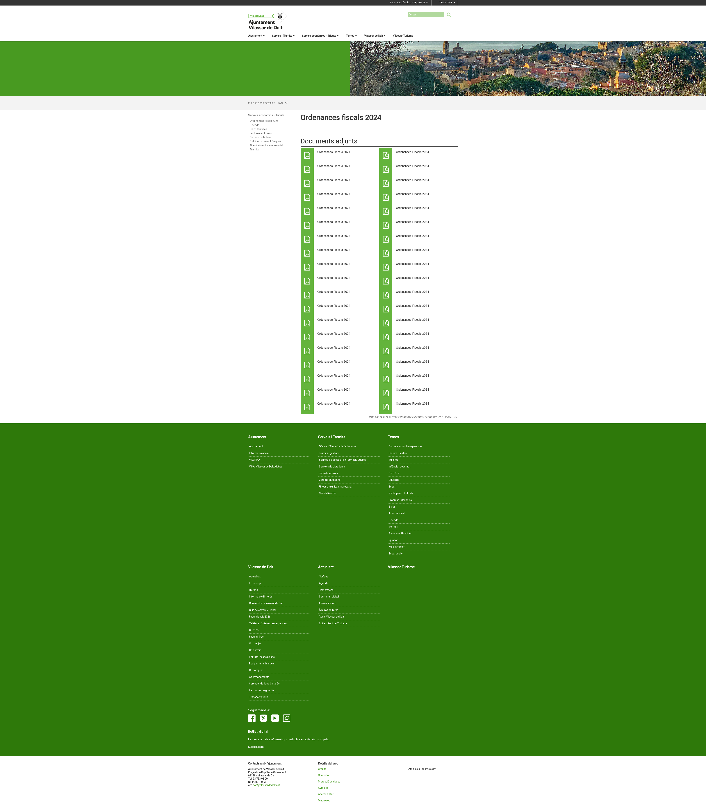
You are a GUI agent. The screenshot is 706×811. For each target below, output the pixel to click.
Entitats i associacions (262, 656)
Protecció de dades (329, 781)
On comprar (256, 670)
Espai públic (395, 553)
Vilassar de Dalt (373, 35)
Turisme (393, 459)
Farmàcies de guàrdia (261, 690)
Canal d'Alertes (327, 493)
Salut (392, 506)
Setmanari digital (329, 596)
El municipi (255, 583)
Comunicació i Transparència (405, 446)
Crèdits (322, 769)
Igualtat (393, 540)
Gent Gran (394, 473)
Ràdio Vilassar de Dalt (331, 616)
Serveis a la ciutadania (332, 466)
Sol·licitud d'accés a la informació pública (342, 459)
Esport (392, 486)
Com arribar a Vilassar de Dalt (266, 603)
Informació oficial (259, 453)
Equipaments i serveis (261, 663)
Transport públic (258, 697)
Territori (393, 526)
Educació (394, 479)
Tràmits (254, 149)
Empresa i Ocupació (400, 500)
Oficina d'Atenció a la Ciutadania (337, 446)
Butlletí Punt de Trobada (333, 623)
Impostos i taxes (328, 473)
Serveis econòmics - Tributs (319, 35)
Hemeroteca (326, 589)
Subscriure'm (256, 746)
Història (253, 589)
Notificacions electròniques (265, 141)
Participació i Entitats (401, 493)
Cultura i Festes (398, 453)
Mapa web (324, 800)
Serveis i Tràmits (282, 35)
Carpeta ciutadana (260, 137)
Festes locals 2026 (259, 616)
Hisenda (254, 125)
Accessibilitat (326, 794)
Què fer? (254, 630)
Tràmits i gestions (329, 453)
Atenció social (397, 513)
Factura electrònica (261, 133)
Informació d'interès (260, 596)
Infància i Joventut (399, 466)
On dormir (255, 650)
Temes (350, 35)
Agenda (323, 583)
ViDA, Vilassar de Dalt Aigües (265, 466)
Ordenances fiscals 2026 (264, 120)
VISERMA (254, 459)
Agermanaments (259, 676)
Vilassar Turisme (403, 35)
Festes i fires (256, 636)
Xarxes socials (327, 603)
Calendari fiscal (259, 129)
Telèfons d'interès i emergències (268, 623)
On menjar (255, 643)
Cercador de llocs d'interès (264, 683)
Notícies (323, 576)
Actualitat (255, 576)
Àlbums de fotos (328, 610)
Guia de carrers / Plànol (262, 610)
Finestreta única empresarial (266, 145)
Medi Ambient (397, 546)
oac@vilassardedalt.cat (266, 785)
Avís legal (323, 788)
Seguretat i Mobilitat (400, 533)
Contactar (324, 775)
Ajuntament (255, 35)
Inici (250, 103)
